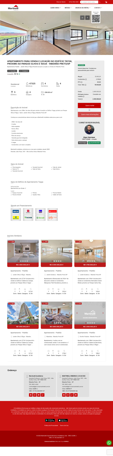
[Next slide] (110, 33)
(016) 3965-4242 (73, 2)
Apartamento (11, 66)
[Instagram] (35, 395)
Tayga (40, 182)
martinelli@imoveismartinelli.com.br (39, 386)
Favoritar (13, 71)
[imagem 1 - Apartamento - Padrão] (23, 251)
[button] (106, 2)
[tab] (82, 17)
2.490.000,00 (97, 91)
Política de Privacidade (51, 425)
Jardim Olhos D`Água (27, 66)
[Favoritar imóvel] (36, 242)
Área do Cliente (61, 2)
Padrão (17, 66)
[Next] (36, 251)
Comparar (25, 71)
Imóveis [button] (67, 8)
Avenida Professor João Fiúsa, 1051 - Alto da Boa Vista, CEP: (41, 379)
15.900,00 (98, 76)
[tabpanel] (56, 33)
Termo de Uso (64, 425)
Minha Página (82, 142)
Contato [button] (97, 8)
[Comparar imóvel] (36, 244)
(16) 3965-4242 (33, 384)
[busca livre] (99, 2)
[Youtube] (39, 395)
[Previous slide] (3, 33)
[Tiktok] (42, 395)
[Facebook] (31, 395)
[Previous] (10, 251)
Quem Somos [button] (55, 8)
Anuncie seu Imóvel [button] (82, 8)
